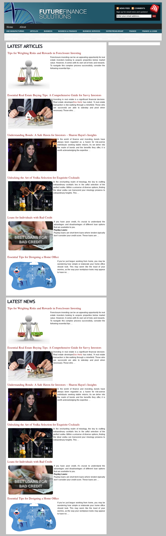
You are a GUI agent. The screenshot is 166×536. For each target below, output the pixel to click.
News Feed (124, 8)
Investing (140, 35)
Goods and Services (48, 35)
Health (82, 35)
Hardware (68, 35)
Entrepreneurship (114, 31)
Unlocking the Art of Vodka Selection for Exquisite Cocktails (43, 177)
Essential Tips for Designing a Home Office (33, 257)
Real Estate (113, 39)
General (29, 35)
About (22, 26)
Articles (34, 31)
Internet (126, 35)
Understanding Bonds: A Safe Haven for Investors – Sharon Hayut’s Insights (52, 135)
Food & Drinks (12, 35)
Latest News (12, 39)
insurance (111, 35)
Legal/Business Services (46, 39)
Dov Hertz (77, 102)
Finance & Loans (149, 31)
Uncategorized (132, 39)
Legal (26, 39)
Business (48, 31)
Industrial (96, 35)
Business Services (91, 31)
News (99, 39)
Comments (140, 8)
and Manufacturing (15, 31)
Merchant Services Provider (77, 39)
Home (10, 26)
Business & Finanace (67, 31)
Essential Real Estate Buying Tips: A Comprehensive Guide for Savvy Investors (54, 95)
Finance (132, 31)
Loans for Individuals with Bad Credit (29, 217)
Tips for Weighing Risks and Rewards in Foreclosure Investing (44, 53)
